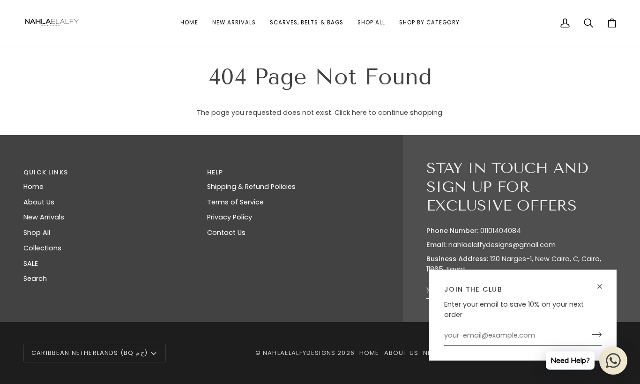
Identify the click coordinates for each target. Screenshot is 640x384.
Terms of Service (235, 202)
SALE (30, 263)
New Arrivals (43, 217)
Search (35, 278)
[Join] (594, 334)
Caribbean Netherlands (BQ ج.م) (89, 352)
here (359, 112)
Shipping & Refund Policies (251, 186)
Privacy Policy (229, 217)
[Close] (604, 286)
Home (33, 186)
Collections (42, 248)
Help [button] (215, 172)
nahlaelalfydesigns (299, 352)
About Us (38, 202)
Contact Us (226, 232)
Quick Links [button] (45, 172)
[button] (429, 23)
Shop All (36, 232)
